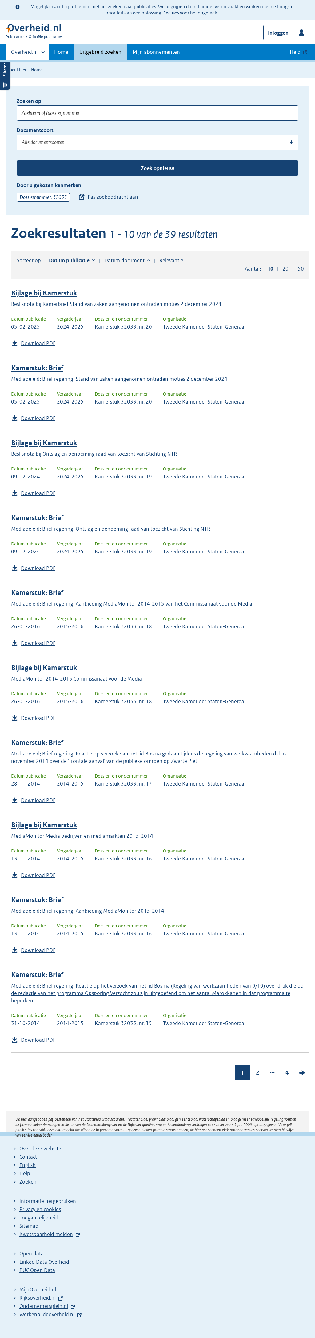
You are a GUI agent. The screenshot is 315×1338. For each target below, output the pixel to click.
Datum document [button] (124, 260)
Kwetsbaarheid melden (46, 1234)
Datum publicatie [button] (69, 260)
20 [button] (285, 268)
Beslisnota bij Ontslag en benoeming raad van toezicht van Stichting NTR (94, 454)
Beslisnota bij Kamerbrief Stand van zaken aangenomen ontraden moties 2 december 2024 (116, 304)
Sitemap (28, 1226)
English (27, 1165)
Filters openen (5, 74)
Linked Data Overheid (44, 1261)
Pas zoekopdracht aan (113, 196)
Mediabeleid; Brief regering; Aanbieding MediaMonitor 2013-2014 (87, 910)
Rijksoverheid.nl (37, 1297)
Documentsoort (35, 130)
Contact (28, 1156)
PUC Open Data (37, 1270)
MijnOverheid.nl (37, 1289)
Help (24, 1173)
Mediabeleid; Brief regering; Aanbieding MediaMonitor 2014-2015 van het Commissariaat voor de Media (131, 603)
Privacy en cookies (40, 1209)
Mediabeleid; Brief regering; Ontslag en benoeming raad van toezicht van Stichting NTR (110, 528)
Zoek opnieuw (157, 168)
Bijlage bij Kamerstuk (44, 293)
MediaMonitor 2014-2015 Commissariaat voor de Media (76, 678)
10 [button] (270, 268)
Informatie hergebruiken (47, 1201)
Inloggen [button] (278, 32)
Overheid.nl (24, 54)
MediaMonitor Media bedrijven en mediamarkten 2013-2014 (82, 836)
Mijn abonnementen (156, 52)
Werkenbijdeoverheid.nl (46, 1314)
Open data (31, 1253)
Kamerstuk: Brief (37, 368)
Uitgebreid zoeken (100, 52)
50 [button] (301, 268)
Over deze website (40, 1148)
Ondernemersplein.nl (43, 1306)
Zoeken (28, 1181)
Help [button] (295, 52)
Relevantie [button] (171, 260)
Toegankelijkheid (38, 1217)
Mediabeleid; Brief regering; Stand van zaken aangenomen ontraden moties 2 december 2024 (119, 379)
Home (61, 52)
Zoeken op (29, 101)
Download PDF (38, 343)
